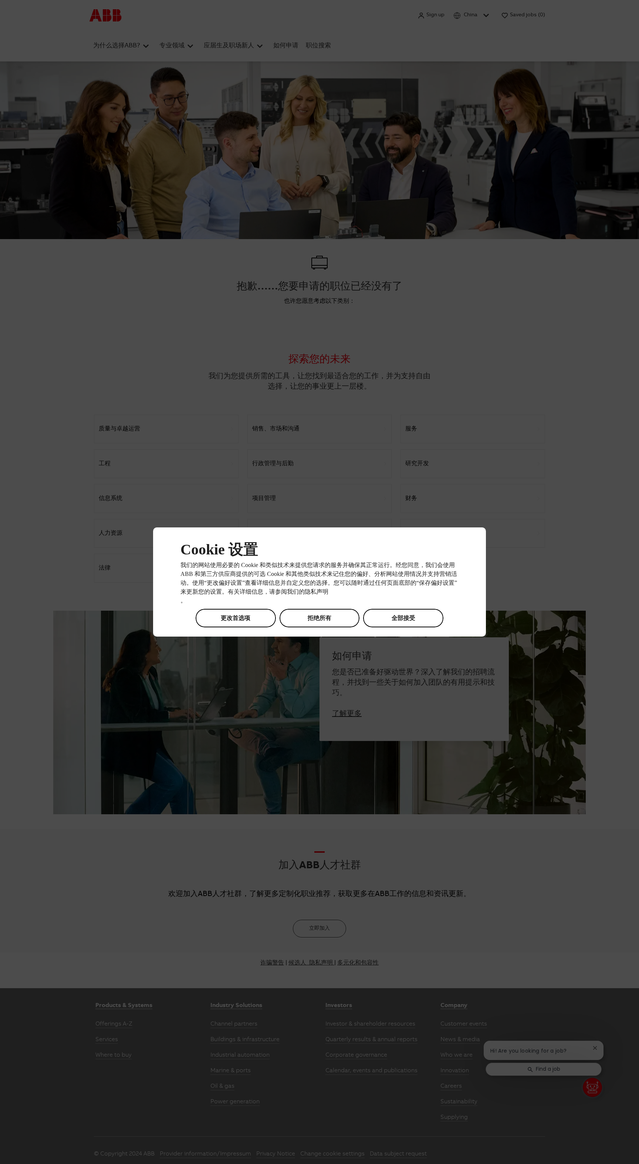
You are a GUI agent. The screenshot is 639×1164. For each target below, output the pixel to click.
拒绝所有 (319, 618)
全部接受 (403, 618)
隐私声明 (316, 592)
